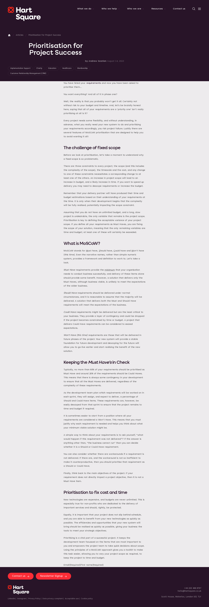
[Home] (9, 35)
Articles (19, 35)
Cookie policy (87, 599)
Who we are (134, 9)
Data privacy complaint (53, 599)
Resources (157, 9)
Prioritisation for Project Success (44, 35)
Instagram (21, 599)
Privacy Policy (34, 599)
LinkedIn (11, 599)
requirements (93, 83)
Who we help (109, 9)
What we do (84, 9)
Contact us (179, 9)
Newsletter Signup (51, 576)
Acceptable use (72, 599)
